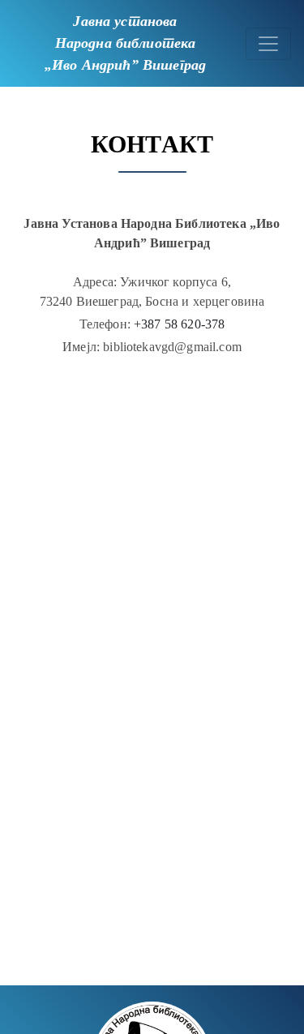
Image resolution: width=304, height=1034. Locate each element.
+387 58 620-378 (179, 324)
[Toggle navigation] (268, 44)
